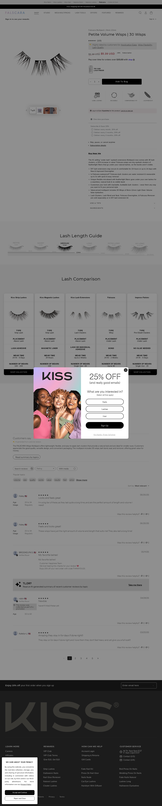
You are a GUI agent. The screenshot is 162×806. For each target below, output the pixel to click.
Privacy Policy (26, 784)
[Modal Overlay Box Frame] (81, 403)
